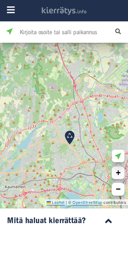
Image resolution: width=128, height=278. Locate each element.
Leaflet (58, 202)
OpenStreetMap (87, 202)
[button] (70, 137)
